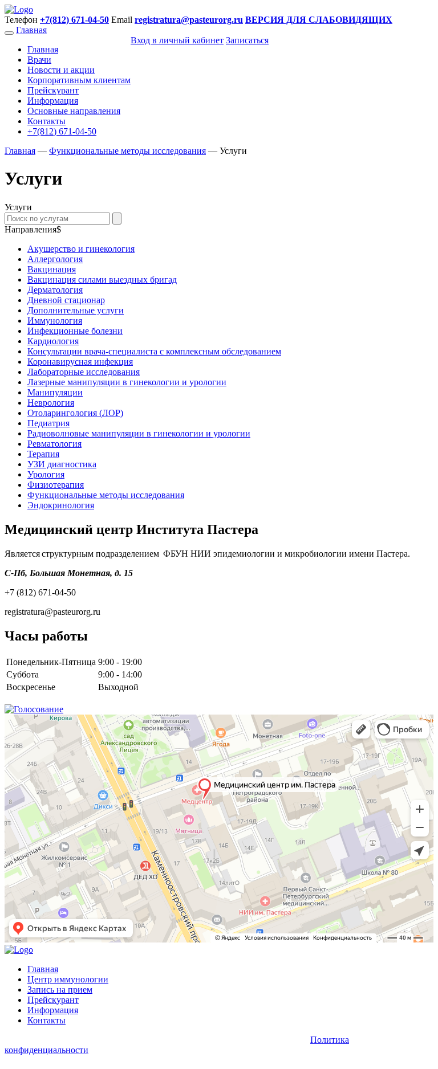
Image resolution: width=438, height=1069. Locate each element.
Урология (45, 474)
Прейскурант (53, 90)
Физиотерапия (55, 484)
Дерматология (55, 290)
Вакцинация (51, 269)
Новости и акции (61, 70)
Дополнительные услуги (75, 310)
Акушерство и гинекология (81, 249)
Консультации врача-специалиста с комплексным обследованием (154, 351)
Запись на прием (59, 989)
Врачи (39, 59)
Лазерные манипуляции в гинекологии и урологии (126, 382)
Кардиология (53, 341)
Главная (31, 30)
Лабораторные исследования (83, 372)
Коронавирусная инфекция (80, 361)
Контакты (46, 121)
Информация (52, 100)
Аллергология (55, 259)
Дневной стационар (66, 300)
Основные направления (73, 111)
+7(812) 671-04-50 (61, 131)
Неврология (50, 402)
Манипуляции (55, 392)
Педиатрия (48, 423)
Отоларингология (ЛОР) (75, 413)
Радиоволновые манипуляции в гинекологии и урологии (138, 433)
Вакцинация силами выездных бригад (102, 279)
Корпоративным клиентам (79, 80)
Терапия (43, 454)
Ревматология (54, 443)
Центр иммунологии (67, 979)
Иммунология (54, 320)
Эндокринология (60, 505)
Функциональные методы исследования (105, 495)
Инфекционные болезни (75, 331)
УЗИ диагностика (61, 464)
